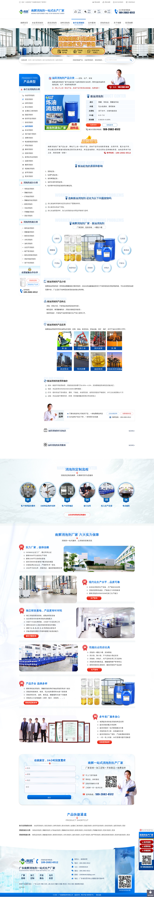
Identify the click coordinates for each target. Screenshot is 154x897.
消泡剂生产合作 (33, 284)
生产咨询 (94, 598)
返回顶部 (150, 895)
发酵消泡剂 (29, 138)
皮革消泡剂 (29, 172)
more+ (132, 431)
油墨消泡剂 (29, 161)
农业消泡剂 (29, 130)
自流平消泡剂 (29, 247)
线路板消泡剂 (29, 168)
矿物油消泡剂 (29, 196)
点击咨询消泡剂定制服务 (77, 515)
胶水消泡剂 (29, 107)
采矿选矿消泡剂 (30, 134)
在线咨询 (109, 125)
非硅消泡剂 (28, 208)
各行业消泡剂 (119, 2)
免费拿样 (93, 125)
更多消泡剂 (29, 176)
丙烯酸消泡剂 (29, 212)
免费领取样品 (127, 413)
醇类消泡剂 (28, 204)
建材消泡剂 (29, 149)
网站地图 (107, 2)
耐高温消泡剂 (29, 228)
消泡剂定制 (33, 280)
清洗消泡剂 (98, 60)
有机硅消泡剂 (29, 189)
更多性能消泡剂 (30, 259)
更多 (123, 826)
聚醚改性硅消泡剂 (30, 200)
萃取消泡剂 (29, 145)
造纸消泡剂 (29, 122)
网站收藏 (97, 2)
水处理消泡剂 (88, 60)
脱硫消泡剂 (29, 115)
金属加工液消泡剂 (31, 111)
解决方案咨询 (31, 636)
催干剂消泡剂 (29, 263)
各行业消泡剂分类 (48, 60)
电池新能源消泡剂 (31, 142)
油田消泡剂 (59, 60)
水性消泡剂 (28, 240)
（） (87, 895)
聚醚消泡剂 (28, 192)
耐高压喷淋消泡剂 (30, 255)
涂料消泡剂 (29, 103)
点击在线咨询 (113, 413)
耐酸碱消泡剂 (29, 232)
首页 (29, 60)
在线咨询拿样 (104, 742)
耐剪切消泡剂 (29, 236)
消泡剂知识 (131, 2)
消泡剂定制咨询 (31, 703)
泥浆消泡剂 (29, 153)
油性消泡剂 (28, 243)
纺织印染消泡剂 (30, 118)
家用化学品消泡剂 (31, 157)
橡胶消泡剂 (29, 165)
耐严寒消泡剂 (29, 251)
